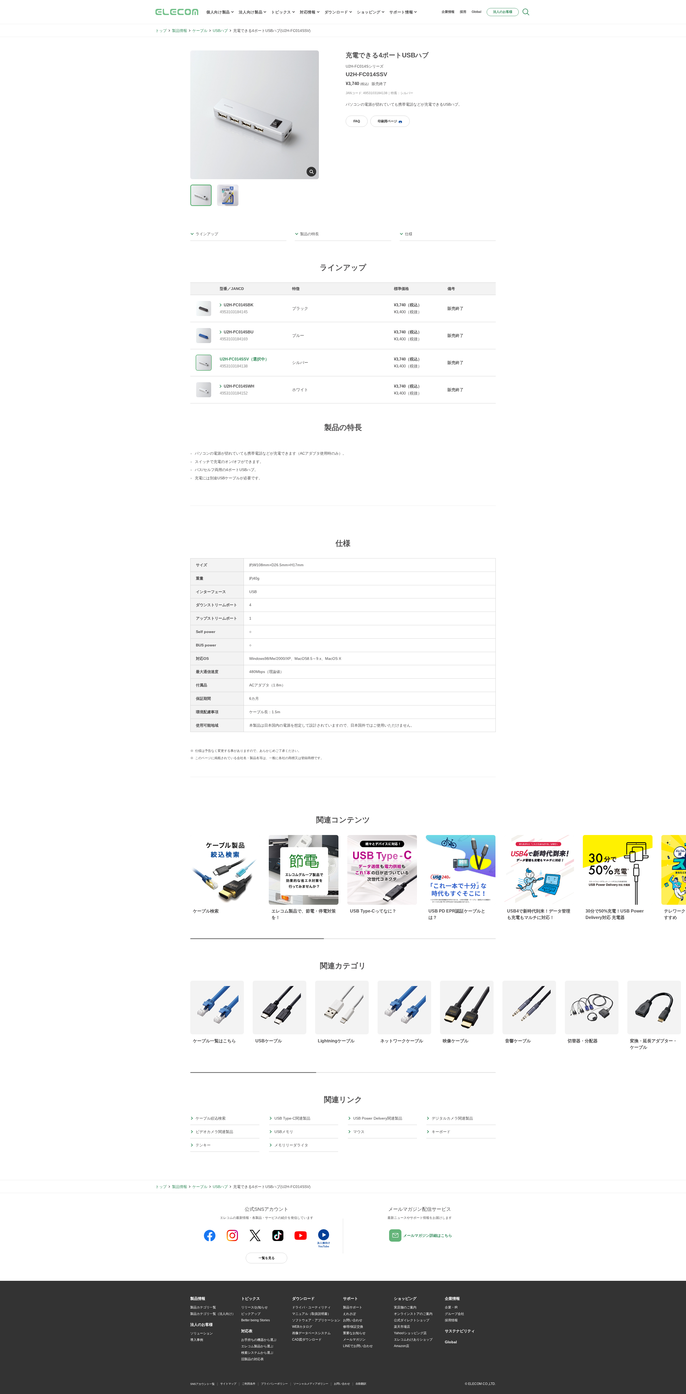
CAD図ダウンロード (307, 1339)
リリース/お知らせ (254, 1307)
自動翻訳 (361, 1383)
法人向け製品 (250, 12)
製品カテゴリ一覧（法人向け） (212, 1314)
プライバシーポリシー (274, 1383)
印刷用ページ (387, 121)
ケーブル (199, 30)
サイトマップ (228, 1383)
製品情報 (179, 30)
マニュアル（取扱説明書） (311, 1314)
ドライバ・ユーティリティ (311, 1307)
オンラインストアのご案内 (413, 1314)
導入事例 (196, 1340)
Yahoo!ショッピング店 (410, 1333)
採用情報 (451, 1320)
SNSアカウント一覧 (202, 1383)
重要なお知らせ (354, 1333)
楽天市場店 (402, 1327)
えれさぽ (349, 1314)
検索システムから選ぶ (257, 1353)
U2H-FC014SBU (238, 332)
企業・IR (451, 1307)
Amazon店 (401, 1346)
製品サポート (352, 1307)
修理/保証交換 (353, 1327)
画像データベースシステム (311, 1333)
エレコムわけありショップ (413, 1339)
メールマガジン (354, 1339)
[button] (250, 1299)
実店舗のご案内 (405, 1307)
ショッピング (369, 12)
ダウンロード (336, 12)
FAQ (356, 121)
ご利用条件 (248, 1383)
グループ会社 (454, 1314)
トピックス (281, 12)
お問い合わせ (352, 1320)
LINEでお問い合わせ (358, 1346)
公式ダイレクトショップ (411, 1320)
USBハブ (220, 30)
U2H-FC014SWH (239, 386)
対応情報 (308, 12)
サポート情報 (401, 12)
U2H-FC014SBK (238, 305)
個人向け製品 (218, 12)
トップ (161, 30)
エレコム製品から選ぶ (257, 1346)
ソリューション (201, 1333)
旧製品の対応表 (252, 1359)
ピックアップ (250, 1314)
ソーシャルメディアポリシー (310, 1383)
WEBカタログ (302, 1327)
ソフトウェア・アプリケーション (316, 1320)
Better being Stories (255, 1320)
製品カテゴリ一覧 (203, 1307)
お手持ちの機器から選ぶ (259, 1340)
